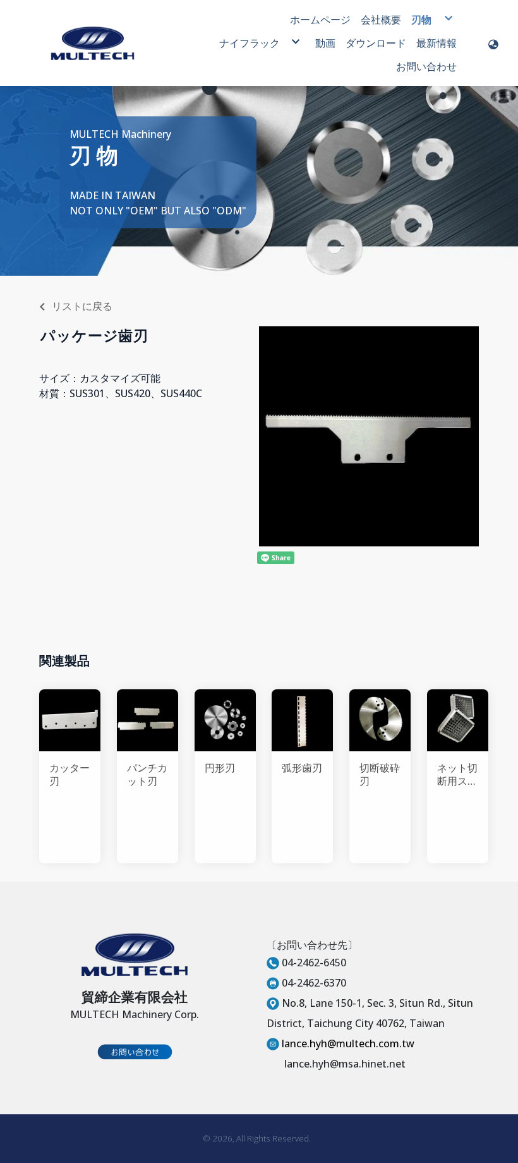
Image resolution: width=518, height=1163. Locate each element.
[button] (493, 43)
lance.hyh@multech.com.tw (348, 1043)
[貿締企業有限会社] (92, 43)
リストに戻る (82, 306)
